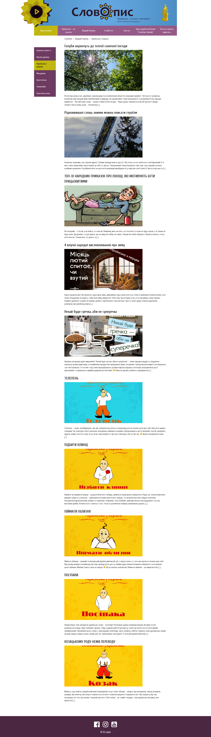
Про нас (127, 30)
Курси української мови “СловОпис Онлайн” (145, 30)
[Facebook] (97, 724)
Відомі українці (43, 57)
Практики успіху (43, 93)
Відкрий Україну (88, 30)
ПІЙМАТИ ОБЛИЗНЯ (77, 511)
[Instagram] (105, 724)
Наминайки (41, 86)
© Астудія (105, 732)
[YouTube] (114, 724)
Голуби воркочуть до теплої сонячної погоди (95, 46)
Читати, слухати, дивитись (167, 30)
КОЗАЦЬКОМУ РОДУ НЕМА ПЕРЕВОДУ (89, 642)
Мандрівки (41, 73)
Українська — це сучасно (68, 30)
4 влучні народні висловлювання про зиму (94, 245)
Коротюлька (42, 80)
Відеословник (46, 30)
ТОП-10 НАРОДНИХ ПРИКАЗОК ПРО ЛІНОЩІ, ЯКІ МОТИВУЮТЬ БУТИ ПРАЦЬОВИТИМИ (109, 179)
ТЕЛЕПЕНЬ (71, 378)
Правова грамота (44, 50)
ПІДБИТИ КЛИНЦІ (76, 445)
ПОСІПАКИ (71, 575)
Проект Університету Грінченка (128, 21)
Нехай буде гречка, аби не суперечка (90, 311)
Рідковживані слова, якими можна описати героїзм (100, 112)
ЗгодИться (108, 30)
